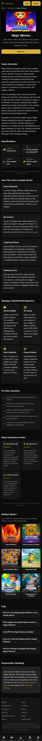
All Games (11, 8)
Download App (6, 706)
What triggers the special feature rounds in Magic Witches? (19, 623)
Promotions (5, 709)
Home (3, 8)
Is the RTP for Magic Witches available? (18, 632)
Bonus (24, 709)
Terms (24, 716)
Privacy (3, 719)
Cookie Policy (26, 719)
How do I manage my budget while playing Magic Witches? (19, 650)
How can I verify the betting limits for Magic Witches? (20, 640)
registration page (30, 232)
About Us (4, 712)
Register (36, 3)
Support (24, 712)
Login (27, 3)
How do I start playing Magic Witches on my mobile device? (20, 613)
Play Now (21, 51)
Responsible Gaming (8, 716)
